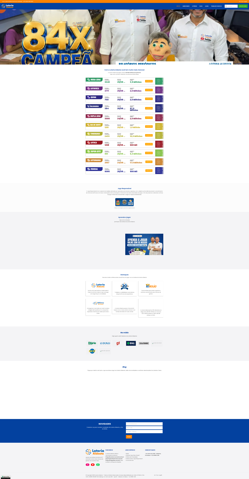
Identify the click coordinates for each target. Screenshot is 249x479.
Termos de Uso (130, 460)
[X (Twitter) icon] (242, 1)
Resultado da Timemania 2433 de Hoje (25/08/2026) (113, 388)
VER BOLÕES (149, 81)
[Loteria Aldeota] (7, 6)
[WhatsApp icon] (239, 1)
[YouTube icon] (243, 1)
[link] (124, 203)
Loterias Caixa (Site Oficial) (133, 455)
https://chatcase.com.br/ (115, 458)
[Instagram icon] (246, 1)
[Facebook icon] (156, 475)
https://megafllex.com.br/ (113, 460)
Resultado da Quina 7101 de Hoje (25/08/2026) (95, 406)
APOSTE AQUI (243, 6)
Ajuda (127, 453)
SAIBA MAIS (149, 161)
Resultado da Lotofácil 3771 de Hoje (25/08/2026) (133, 388)
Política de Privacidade (132, 457)
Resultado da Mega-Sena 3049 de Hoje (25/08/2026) (94, 388)
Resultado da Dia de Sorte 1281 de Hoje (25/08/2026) (152, 388)
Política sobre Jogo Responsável (134, 458)
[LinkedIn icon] (245, 1)
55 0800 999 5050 (28, 1)
